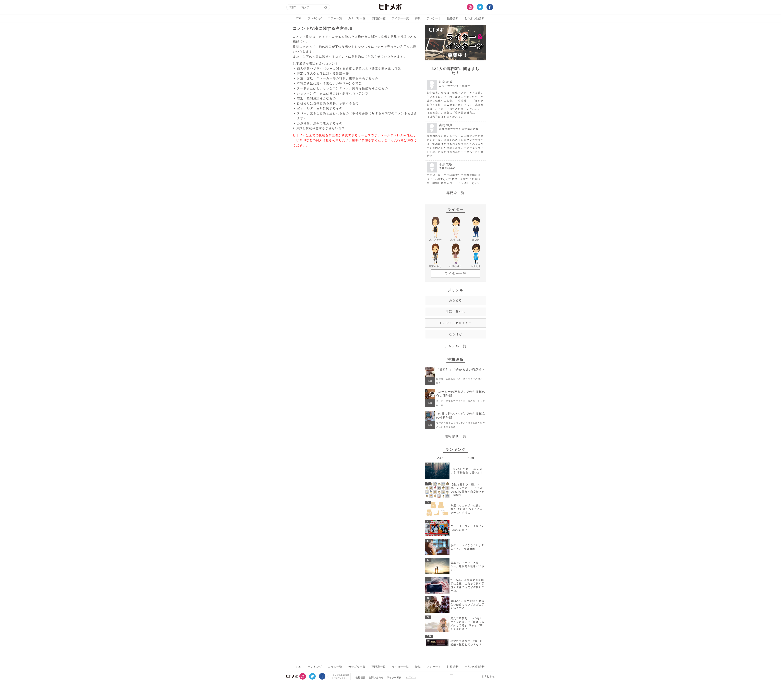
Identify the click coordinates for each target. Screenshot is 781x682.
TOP (298, 18)
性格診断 (452, 18)
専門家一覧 (378, 18)
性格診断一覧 (456, 436)
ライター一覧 (400, 18)
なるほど (455, 334)
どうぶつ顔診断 (474, 18)
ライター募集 (394, 677)
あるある (455, 300)
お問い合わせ (376, 677)
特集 (418, 18)
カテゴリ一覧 (356, 18)
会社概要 (360, 677)
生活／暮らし (455, 311)
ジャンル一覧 (456, 346)
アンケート (434, 18)
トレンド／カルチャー (455, 322)
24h (440, 458)
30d (471, 458)
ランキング (315, 18)
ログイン (411, 677)
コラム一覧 (335, 18)
